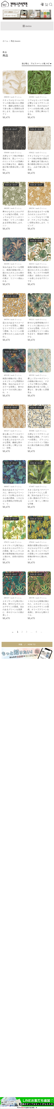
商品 (12, 41)
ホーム (5, 41)
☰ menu (27, 26)
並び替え (25, 63)
